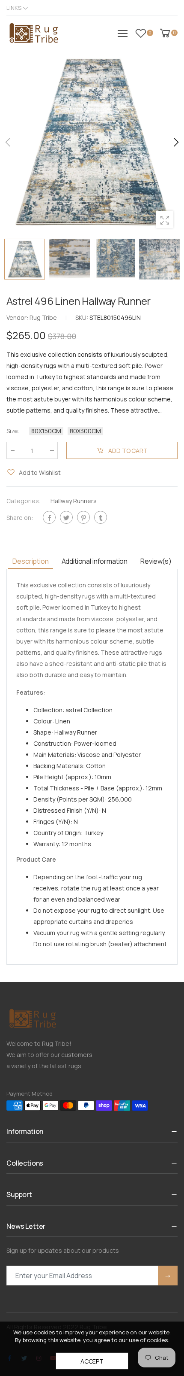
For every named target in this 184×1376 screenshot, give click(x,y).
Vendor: (18, 317)
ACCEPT (92, 1361)
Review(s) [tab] (156, 561)
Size (13, 431)
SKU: (82, 317)
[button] (175, 142)
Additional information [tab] (95, 561)
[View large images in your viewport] (164, 219)
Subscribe (168, 1275)
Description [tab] (30, 561)
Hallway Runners (73, 501)
